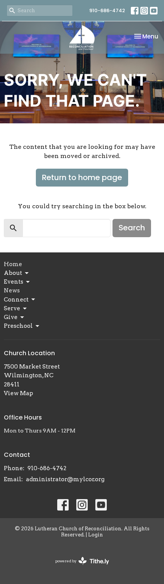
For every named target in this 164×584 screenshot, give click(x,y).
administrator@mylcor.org (65, 479)
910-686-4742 (107, 10)
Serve (12, 308)
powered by (78, 567)
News (12, 290)
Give (11, 317)
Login (95, 535)
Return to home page (82, 177)
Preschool (18, 325)
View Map (18, 393)
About (13, 273)
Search (132, 227)
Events (13, 281)
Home (13, 264)
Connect (16, 299)
